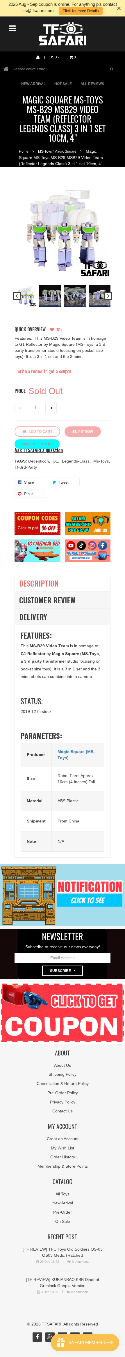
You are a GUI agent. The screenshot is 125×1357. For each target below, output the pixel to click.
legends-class (76, 461)
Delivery (33, 616)
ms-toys (101, 461)
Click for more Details (81, 11)
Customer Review (47, 600)
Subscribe (60, 971)
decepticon (39, 461)
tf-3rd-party (26, 467)
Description (39, 583)
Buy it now (82, 432)
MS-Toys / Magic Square (57, 151)
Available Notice (37, 444)
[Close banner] (119, 8)
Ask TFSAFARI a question (39, 450)
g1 (56, 461)
